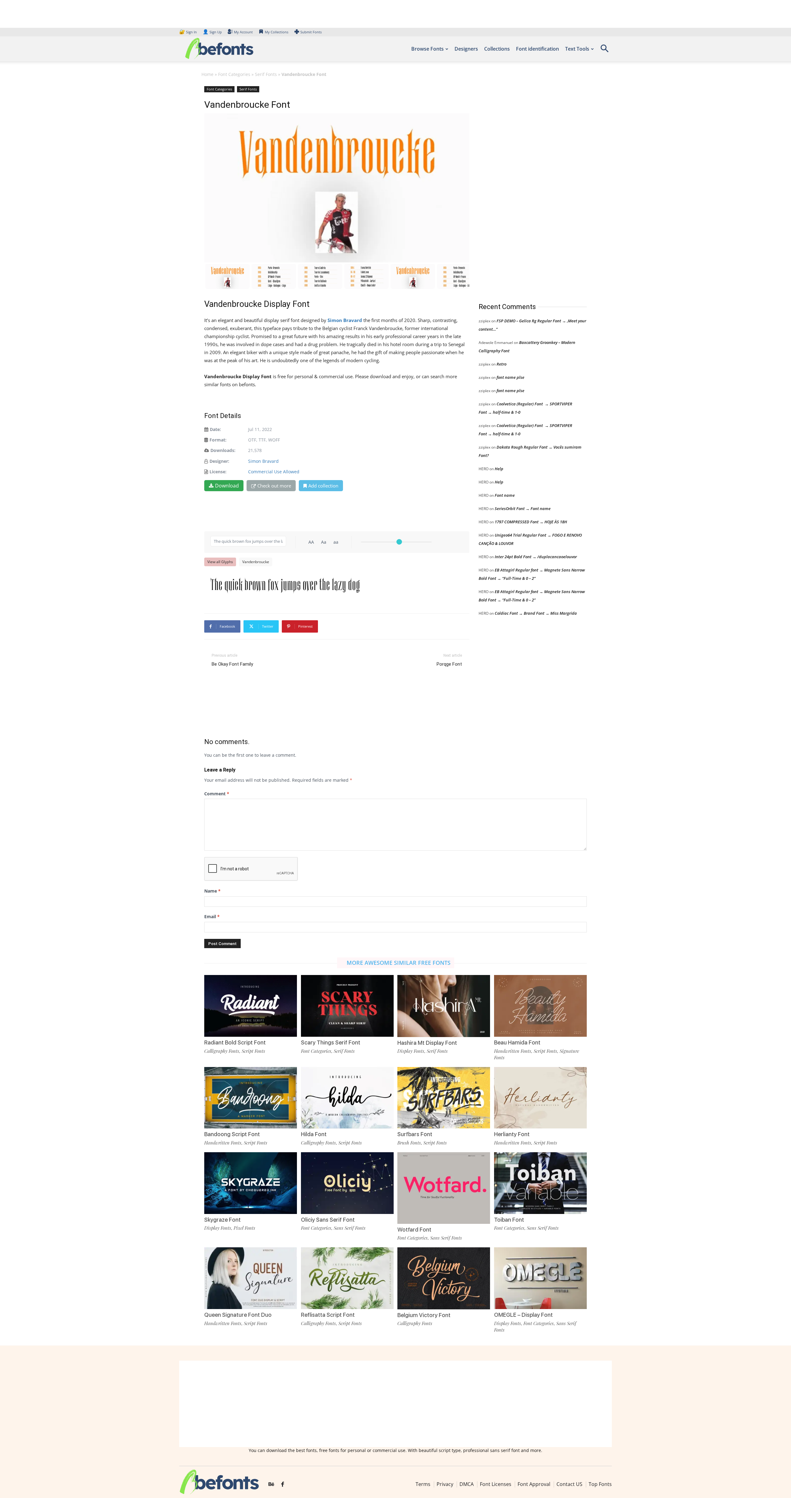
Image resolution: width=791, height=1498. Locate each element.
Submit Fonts (311, 32)
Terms (423, 1484)
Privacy (445, 1484)
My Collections (276, 32)
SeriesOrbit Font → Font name (523, 508)
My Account (243, 32)
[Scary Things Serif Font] (347, 1005)
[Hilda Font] (347, 1097)
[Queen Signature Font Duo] (250, 1278)
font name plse (510, 377)
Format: (217, 440)
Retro (501, 364)
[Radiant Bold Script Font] (250, 1005)
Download (227, 485)
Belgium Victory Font (423, 1315)
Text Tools (577, 48)
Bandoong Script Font (232, 1134)
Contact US (569, 1484)
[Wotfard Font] (443, 1187)
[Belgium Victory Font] (443, 1278)
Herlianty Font (512, 1134)
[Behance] (271, 1484)
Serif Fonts (266, 74)
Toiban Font (509, 1219)
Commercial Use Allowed (273, 472)
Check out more (274, 486)
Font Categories (234, 74)
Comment (216, 794)
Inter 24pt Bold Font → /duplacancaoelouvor (536, 556)
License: (217, 472)
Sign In (188, 32)
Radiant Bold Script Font (235, 1042)
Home (207, 74)
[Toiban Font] (540, 1183)
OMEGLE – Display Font (523, 1315)
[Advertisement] (525, 188)
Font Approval (534, 1484)
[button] (604, 50)
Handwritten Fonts (512, 1051)
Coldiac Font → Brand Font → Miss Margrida (536, 613)
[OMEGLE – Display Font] (540, 1278)
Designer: (219, 461)
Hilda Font (314, 1134)
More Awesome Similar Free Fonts (398, 962)
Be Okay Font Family (232, 664)
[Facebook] (282, 1484)
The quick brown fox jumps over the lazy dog (285, 584)
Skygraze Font (222, 1219)
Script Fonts (253, 1051)
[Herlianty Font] (540, 1097)
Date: (215, 429)
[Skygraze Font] (250, 1183)
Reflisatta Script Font (328, 1315)
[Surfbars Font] (443, 1097)
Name (212, 891)
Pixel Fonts (244, 1228)
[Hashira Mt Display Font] (443, 1005)
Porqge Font (449, 664)
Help (499, 468)
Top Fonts (600, 1484)
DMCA (466, 1484)
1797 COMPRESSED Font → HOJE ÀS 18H (531, 522)
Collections (497, 48)
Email (212, 916)
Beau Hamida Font (517, 1042)
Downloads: (222, 450)
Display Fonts (410, 1051)
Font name (505, 495)
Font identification (537, 48)
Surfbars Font (414, 1134)
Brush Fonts (409, 1143)
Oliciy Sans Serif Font (328, 1219)
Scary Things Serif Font (330, 1042)
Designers (466, 48)
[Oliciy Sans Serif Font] (347, 1183)
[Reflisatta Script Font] (347, 1278)
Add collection (323, 486)
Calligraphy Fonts (221, 1051)
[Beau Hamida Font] (540, 1005)
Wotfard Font (414, 1229)
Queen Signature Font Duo (238, 1315)
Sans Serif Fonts (350, 1228)
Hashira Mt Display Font (427, 1043)
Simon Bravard (263, 461)
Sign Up (212, 32)
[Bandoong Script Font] (250, 1097)
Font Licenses (495, 1484)
